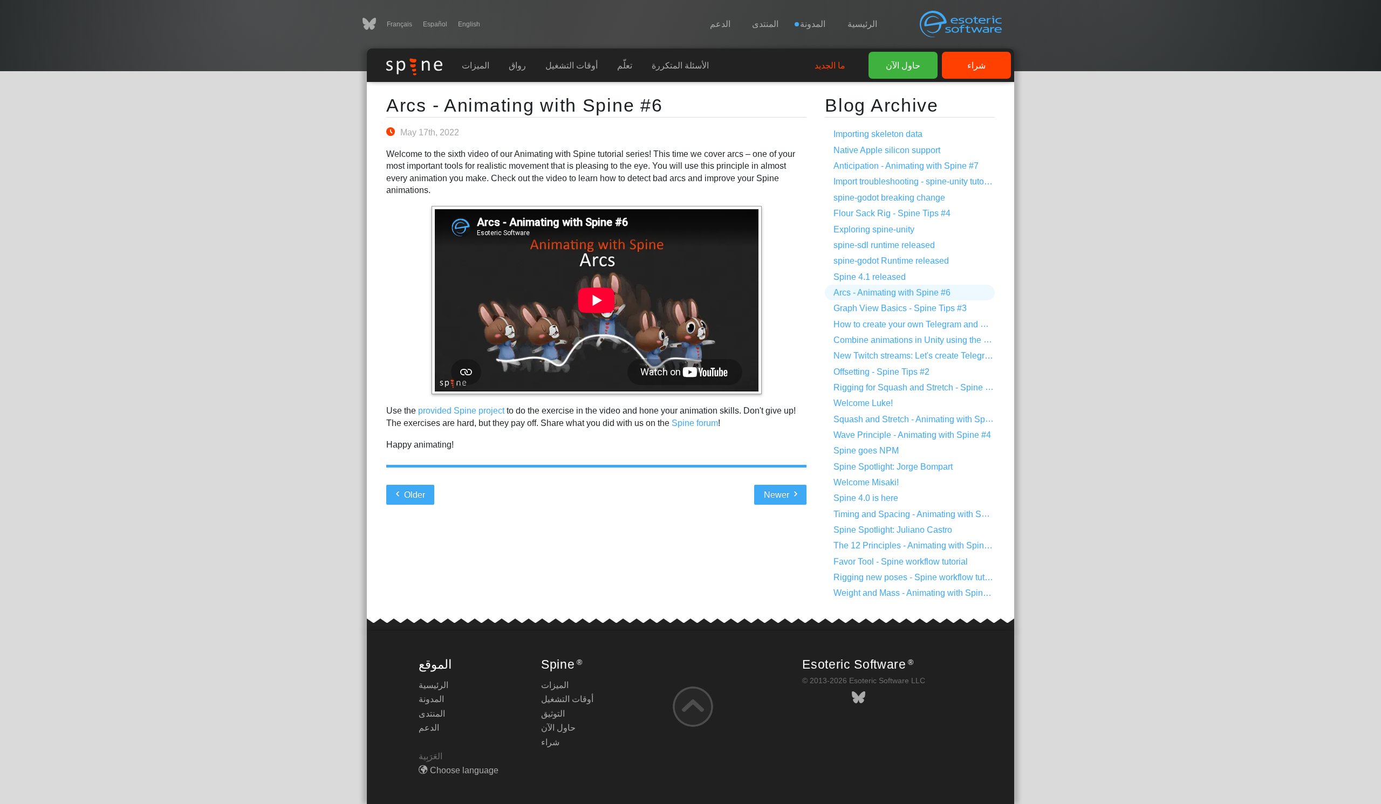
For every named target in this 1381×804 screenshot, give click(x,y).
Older (413, 494)
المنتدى (765, 24)
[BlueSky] (375, 24)
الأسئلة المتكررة (680, 65)
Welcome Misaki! (866, 482)
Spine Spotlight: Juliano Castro (892, 529)
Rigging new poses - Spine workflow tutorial (917, 577)
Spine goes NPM (866, 450)
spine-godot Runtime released (891, 260)
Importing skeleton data (877, 134)
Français (399, 24)
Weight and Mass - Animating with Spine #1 (916, 592)
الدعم (720, 24)
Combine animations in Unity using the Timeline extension (944, 340)
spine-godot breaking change (889, 197)
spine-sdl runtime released (884, 245)
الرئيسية (862, 24)
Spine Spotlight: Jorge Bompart (893, 466)
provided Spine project (461, 410)
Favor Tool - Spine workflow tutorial (900, 561)
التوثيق (553, 713)
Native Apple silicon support (886, 150)
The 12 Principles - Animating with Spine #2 (917, 545)
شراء (976, 65)
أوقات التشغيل (571, 65)
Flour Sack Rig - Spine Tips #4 (892, 213)
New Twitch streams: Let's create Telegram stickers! (931, 355)
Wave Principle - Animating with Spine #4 (912, 434)
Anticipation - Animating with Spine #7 (906, 165)
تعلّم (624, 65)
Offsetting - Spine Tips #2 (881, 371)
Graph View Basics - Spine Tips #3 (900, 308)
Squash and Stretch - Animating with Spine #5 (921, 419)
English (469, 24)
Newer (777, 494)
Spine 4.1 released (869, 276)
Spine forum (695, 423)
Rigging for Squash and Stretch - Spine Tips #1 (923, 387)
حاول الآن (903, 65)
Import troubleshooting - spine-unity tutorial (914, 181)
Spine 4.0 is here (865, 498)
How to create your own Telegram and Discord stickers (937, 324)
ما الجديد (830, 65)
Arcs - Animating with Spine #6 (524, 105)
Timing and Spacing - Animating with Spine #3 (921, 514)
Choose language (464, 770)
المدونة (431, 699)
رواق (517, 65)
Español (435, 24)
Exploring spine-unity (873, 229)
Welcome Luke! (863, 403)
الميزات (475, 65)
